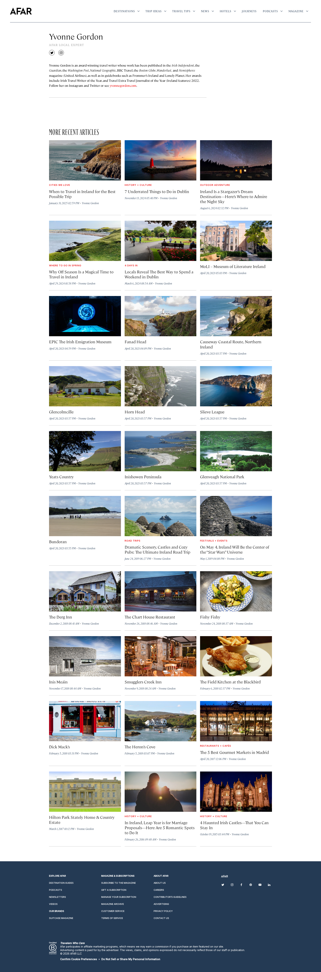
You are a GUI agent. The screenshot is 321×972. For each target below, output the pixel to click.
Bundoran (58, 541)
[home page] (21, 11)
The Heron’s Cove (140, 746)
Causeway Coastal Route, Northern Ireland (230, 344)
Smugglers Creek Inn (143, 681)
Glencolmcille (61, 411)
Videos (53, 904)
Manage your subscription (118, 897)
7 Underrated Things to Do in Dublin (157, 191)
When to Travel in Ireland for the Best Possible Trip (82, 194)
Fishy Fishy (210, 616)
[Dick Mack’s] (85, 721)
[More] (138, 11)
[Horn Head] (161, 386)
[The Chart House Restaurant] (161, 591)
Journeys (249, 11)
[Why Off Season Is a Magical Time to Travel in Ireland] (85, 241)
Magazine (296, 11)
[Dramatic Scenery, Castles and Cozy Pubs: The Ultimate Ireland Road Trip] (161, 516)
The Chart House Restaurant (150, 616)
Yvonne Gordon (90, 203)
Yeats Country (61, 476)
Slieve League (212, 411)
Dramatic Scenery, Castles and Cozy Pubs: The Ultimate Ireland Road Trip (157, 549)
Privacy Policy (163, 911)
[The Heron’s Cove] (161, 721)
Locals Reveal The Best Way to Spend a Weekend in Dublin (159, 274)
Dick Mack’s (59, 746)
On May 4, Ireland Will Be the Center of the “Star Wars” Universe (234, 549)
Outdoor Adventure (215, 184)
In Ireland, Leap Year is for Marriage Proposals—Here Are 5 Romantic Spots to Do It (159, 827)
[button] (78, 959)
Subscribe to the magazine (118, 882)
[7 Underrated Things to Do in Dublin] (161, 160)
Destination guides (61, 882)
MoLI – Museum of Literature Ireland (232, 266)
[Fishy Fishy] (236, 591)
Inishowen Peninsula (143, 476)
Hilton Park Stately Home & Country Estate (82, 819)
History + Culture (138, 184)
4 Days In (131, 265)
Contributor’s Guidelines (170, 897)
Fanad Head (135, 341)
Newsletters (57, 897)
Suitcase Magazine (61, 918)
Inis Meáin (58, 681)
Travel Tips (181, 11)
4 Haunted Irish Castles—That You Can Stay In (234, 825)
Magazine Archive (112, 904)
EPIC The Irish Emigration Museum (80, 341)
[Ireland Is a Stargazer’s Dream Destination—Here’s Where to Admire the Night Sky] (236, 160)
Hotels (225, 11)
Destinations (124, 11)
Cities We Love (59, 184)
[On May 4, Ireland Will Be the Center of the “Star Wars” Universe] (236, 516)
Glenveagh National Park (222, 476)
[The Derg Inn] (85, 591)
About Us (160, 882)
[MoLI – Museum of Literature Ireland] (236, 241)
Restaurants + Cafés (215, 745)
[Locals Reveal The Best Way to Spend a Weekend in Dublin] (161, 241)
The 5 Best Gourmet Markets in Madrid (234, 752)
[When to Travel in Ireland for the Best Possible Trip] (85, 160)
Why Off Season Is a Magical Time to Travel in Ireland (81, 274)
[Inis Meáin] (85, 656)
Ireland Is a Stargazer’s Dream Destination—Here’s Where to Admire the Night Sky (233, 196)
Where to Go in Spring (65, 265)
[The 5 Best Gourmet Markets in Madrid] (236, 721)
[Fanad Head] (161, 316)
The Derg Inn (60, 616)
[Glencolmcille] (85, 386)
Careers (159, 890)
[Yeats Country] (85, 451)
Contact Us (161, 918)
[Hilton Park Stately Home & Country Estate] (85, 792)
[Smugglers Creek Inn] (161, 656)
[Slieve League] (236, 386)
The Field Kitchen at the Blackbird (230, 681)
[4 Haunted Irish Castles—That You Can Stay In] (236, 792)
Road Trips (132, 540)
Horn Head (135, 411)
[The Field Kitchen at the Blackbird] (236, 656)
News (205, 11)
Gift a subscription (113, 890)
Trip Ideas (153, 11)
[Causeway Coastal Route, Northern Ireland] (236, 316)
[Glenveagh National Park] (236, 451)
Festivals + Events (214, 540)
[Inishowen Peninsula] (161, 451)
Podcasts (270, 11)
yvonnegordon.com (123, 85)
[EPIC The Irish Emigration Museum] (85, 316)
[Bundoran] (85, 516)
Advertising (161, 904)
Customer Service (112, 911)
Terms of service (112, 918)
